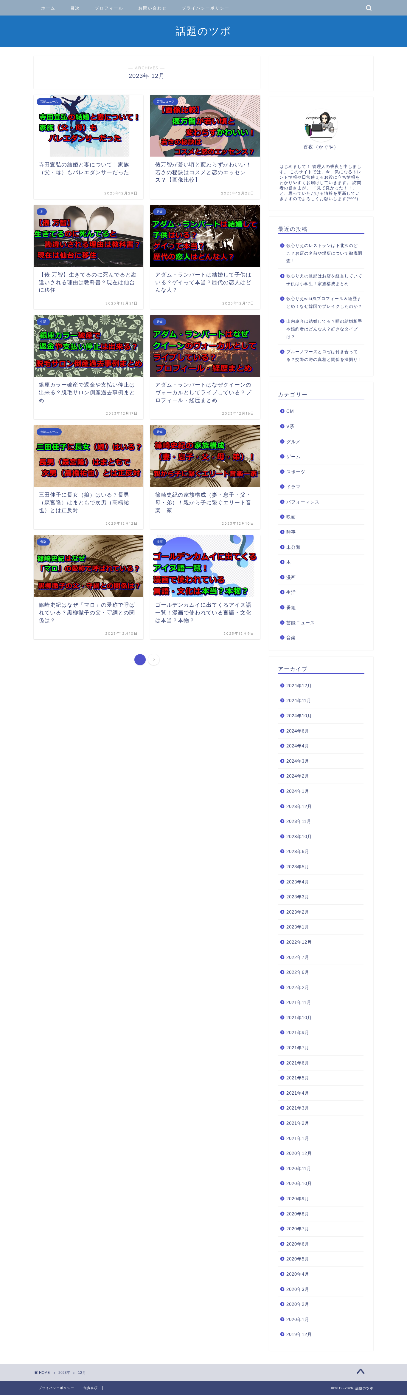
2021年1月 (297, 1138)
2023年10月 (299, 836)
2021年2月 (297, 1123)
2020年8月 (297, 1213)
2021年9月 (297, 1032)
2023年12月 (299, 806)
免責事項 (90, 1388)
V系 (290, 426)
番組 (291, 607)
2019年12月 (299, 1334)
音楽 (291, 637)
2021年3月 (297, 1107)
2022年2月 (297, 987)
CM (290, 411)
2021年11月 (298, 1002)
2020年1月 (297, 1319)
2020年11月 (298, 1168)
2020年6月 (297, 1243)
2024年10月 (299, 715)
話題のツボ (203, 30)
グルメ (293, 441)
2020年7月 (297, 1228)
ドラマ (293, 486)
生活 (291, 592)
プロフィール (109, 8)
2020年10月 (299, 1183)
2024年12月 (299, 685)
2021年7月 (297, 1047)
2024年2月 (297, 775)
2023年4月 (297, 881)
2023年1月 (297, 926)
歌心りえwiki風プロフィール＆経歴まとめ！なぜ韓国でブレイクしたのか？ (324, 302)
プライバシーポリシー (205, 8)
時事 (291, 531)
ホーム (48, 8)
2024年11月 (298, 700)
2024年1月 (297, 791)
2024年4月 (297, 745)
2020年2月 (297, 1304)
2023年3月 (297, 896)
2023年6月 (297, 851)
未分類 (293, 547)
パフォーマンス (303, 501)
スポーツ (295, 471)
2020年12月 (299, 1153)
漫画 (291, 577)
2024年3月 (297, 761)
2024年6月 (297, 730)
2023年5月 (297, 866)
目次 (75, 8)
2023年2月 (297, 911)
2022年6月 (297, 972)
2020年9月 (297, 1198)
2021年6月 (297, 1062)
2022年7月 (297, 957)
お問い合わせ (152, 8)
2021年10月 (299, 1017)
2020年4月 (297, 1274)
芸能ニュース (300, 622)
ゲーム (293, 456)
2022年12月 (299, 942)
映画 (291, 516)
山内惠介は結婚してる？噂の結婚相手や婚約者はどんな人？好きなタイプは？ (324, 329)
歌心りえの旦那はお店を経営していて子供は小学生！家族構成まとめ (324, 280)
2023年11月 (298, 821)
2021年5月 (297, 1077)
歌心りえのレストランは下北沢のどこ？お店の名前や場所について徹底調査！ (324, 253)
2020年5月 (297, 1258)
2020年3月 (297, 1289)
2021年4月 (297, 1093)
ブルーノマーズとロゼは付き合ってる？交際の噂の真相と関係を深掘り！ (324, 356)
